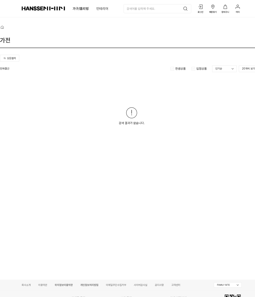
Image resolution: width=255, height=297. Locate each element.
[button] (2, 27)
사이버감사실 (140, 285)
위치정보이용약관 (64, 285)
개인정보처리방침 (89, 285)
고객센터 (175, 285)
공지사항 (159, 285)
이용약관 (42, 285)
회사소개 (26, 285)
